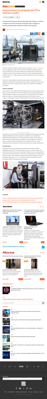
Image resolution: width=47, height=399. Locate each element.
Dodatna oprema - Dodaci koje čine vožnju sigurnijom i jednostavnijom (19, 200)
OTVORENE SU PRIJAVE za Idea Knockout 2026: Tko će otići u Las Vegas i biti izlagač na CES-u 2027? (27, 289)
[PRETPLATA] (43, 379)
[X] (23, 388)
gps (16, 6)
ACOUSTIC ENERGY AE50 (9, 270)
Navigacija (9, 6)
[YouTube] (20, 388)
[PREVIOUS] (40, 206)
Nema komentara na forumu (14, 246)
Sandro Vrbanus (9, 29)
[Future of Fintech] (42, 366)
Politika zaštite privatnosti (21, 392)
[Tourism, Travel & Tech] (38, 366)
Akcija (20, 279)
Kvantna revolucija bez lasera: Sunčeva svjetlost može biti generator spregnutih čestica (23, 198)
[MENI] (43, 2)
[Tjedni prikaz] (40, 2)
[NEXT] (43, 206)
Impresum (30, 392)
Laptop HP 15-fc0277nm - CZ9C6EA (12, 227)
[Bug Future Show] (28, 366)
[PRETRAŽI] (43, 303)
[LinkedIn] (36, 34)
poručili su (17, 157)
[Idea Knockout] (34, 366)
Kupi (21, 242)
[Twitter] (34, 34)
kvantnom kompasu (38, 68)
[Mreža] (15, 366)
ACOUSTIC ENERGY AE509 (31, 270)
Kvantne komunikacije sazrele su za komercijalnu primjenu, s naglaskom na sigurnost (22, 202)
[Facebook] (31, 34)
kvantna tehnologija (21, 6)
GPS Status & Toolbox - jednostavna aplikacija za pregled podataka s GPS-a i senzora (27, 354)
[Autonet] (21, 366)
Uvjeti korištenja (11, 392)
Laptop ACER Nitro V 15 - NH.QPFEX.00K (31, 227)
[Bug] (9, 366)
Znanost (13, 6)
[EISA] (23, 383)
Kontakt (41, 392)
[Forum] (4, 366)
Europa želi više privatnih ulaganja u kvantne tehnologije (23, 336)
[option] (13, 226)
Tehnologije (5, 6)
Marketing (36, 392)
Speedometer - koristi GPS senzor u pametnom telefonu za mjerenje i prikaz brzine (27, 345)
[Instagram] (27, 388)
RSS (5, 392)
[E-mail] (39, 34)
